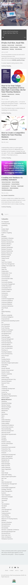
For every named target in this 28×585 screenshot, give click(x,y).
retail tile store (5, 465)
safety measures (5, 467)
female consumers (6, 331)
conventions (4, 295)
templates (4, 500)
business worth (5, 256)
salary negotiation (6, 469)
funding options (5, 359)
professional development (8, 454)
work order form (6, 535)
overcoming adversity (7, 427)
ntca (2, 418)
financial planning (6, 341)
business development (7, 242)
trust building (5, 515)
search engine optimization (8, 476)
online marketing (18, 49)
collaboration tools (6, 273)
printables (4, 440)
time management (6, 509)
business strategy (6, 254)
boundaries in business (7, 238)
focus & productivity (6, 353)
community (4, 280)
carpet (3, 260)
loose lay (4, 392)
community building (6, 282)
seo (2, 480)
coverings (4, 297)
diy (2, 313)
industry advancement (7, 370)
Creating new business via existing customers (12, 178)
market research (5, 49)
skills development (6, 482)
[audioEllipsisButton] (25, 37)
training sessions (6, 513)
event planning (5, 328)
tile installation (5, 504)
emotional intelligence (7, 317)
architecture (4, 231)
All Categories (5, 221)
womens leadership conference (10, 529)
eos (2, 322)
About (6, 570)
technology (4, 498)
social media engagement (7, 190)
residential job (5, 460)
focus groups (13, 186)
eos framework (5, 324)
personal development (7, 430)
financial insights (5, 337)
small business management (9, 484)
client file (4, 269)
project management (7, 456)
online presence (5, 421)
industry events (5, 372)
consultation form (6, 287)
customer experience (7, 300)
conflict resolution (6, 286)
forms (3, 357)
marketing (12, 49)
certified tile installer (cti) (8, 265)
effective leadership (6, 315)
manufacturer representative (9, 396)
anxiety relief (5, 229)
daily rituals (4, 308)
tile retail (4, 506)
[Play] (3, 37)
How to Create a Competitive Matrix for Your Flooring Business (13, 135)
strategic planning (6, 489)
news (2, 416)
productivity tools (6, 451)
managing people (6, 394)
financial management (7, 339)
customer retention (6, 186)
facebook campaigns (14, 47)
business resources (6, 253)
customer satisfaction (7, 306)
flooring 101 (4, 350)
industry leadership (6, 374)
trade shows (4, 511)
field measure (5, 335)
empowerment (5, 319)
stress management (6, 491)
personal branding (6, 429)
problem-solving (5, 441)
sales (2, 471)
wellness (3, 520)
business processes (6, 249)
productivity (4, 445)
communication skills (7, 278)
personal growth (5, 432)
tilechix (3, 507)
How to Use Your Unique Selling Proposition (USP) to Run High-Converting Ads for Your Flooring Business (13, 89)
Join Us (16, 570)
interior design (5, 377)
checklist (3, 267)
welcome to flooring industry (9, 518)
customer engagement (7, 298)
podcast (3, 436)
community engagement (8, 284)
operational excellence (7, 425)
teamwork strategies (7, 496)
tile (2, 502)
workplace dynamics (7, 539)
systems (3, 493)
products (3, 452)
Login (21, 570)
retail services (5, 462)
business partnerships (7, 247)
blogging (3, 236)
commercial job (5, 275)
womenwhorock (5, 533)
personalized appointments (8, 434)
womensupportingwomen (8, 531)
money (3, 412)
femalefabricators (6, 333)
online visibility (5, 423)
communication (5, 276)
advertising (4, 45)
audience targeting (6, 232)
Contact (11, 570)
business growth (11, 45)
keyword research (6, 381)
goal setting (4, 364)
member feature (5, 405)
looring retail (5, 390)
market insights (22, 47)
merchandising (5, 408)
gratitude (3, 366)
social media (4, 485)
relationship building (14, 188)
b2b (2, 234)
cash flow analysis (6, 262)
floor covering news (7, 348)
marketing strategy (5, 96)
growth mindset (5, 368)
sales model (4, 473)
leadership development (8, 388)
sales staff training (6, 474)
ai (1, 227)
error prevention (5, 326)
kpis (2, 385)
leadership (4, 386)
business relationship (7, 251)
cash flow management (7, 264)
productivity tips (5, 449)
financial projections (6, 342)
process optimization (7, 443)
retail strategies (5, 463)
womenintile (4, 528)
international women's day (8, 379)
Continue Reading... (6, 66)
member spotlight (6, 407)
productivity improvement (8, 447)
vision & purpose (5, 517)
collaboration (5, 271)
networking (4, 414)
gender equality (5, 361)
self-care (3, 478)
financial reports (6, 344)
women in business (6, 522)
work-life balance (6, 537)
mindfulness (4, 410)
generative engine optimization (9, 363)
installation (4, 375)
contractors (4, 293)
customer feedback (6, 302)
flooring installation (6, 352)
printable (3, 438)
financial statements (7, 346)
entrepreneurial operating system (10, 320)
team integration (5, 495)
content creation (18, 45)
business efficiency (6, 243)
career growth (5, 258)
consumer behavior (6, 289)
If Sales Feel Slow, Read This (12, 43)
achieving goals (5, 223)
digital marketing (5, 47)
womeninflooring (6, 524)
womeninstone (5, 526)
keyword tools (5, 383)
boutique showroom (6, 240)
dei (2, 309)
